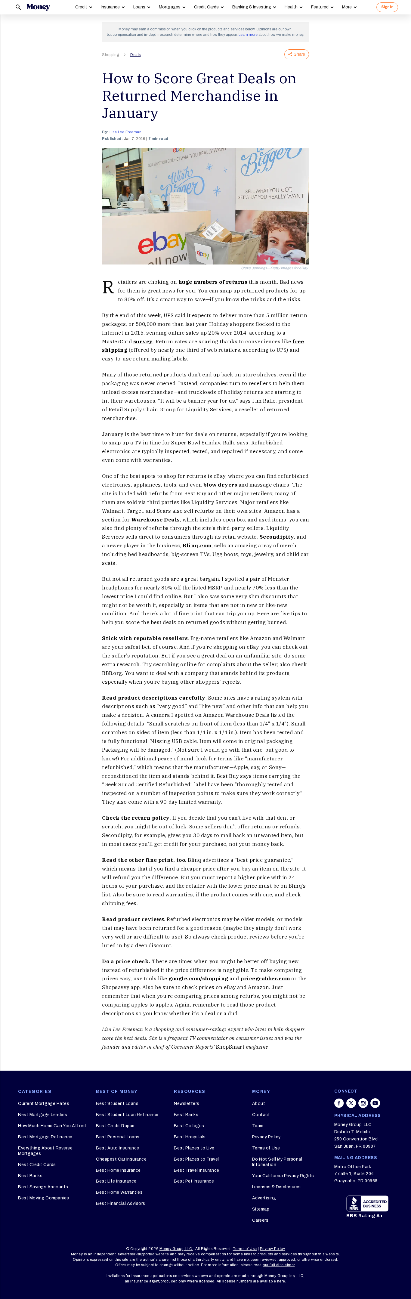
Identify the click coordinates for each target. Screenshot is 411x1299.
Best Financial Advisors (120, 1203)
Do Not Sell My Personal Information (277, 1162)
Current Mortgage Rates (43, 1103)
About (258, 1103)
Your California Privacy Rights (283, 1176)
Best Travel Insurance (196, 1170)
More (347, 7)
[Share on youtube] (375, 1103)
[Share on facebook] (339, 1103)
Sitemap (261, 1209)
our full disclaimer (279, 1265)
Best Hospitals (190, 1137)
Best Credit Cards (37, 1164)
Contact (261, 1114)
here (281, 1281)
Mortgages (170, 7)
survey (143, 341)
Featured (320, 7)
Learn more (248, 34)
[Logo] (38, 7)
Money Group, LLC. (176, 1249)
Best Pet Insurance (194, 1181)
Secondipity (276, 537)
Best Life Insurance (116, 1181)
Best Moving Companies (43, 1198)
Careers (260, 1220)
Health (291, 7)
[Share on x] (351, 1103)
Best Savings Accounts (43, 1187)
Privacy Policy (266, 1137)
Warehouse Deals (155, 519)
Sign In (387, 7)
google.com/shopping (198, 978)
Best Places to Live (194, 1148)
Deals (135, 55)
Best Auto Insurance (117, 1148)
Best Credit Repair (115, 1126)
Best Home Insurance (118, 1170)
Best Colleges (189, 1126)
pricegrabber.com (265, 978)
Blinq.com (197, 545)
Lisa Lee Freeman (125, 132)
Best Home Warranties (119, 1192)
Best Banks (30, 1176)
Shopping (110, 55)
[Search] (18, 7)
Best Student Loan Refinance (127, 1114)
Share (299, 54)
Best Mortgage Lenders (42, 1114)
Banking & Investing (251, 7)
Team (258, 1126)
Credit (81, 7)
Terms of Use (266, 1148)
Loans (139, 7)
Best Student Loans (117, 1103)
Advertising (264, 1198)
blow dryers (220, 484)
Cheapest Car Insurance (121, 1159)
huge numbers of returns (213, 282)
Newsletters (186, 1103)
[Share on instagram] (363, 1103)
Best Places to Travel (196, 1159)
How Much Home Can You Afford (52, 1126)
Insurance (110, 7)
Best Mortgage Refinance (45, 1137)
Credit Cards (206, 7)
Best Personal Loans (118, 1137)
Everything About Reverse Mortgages (45, 1151)
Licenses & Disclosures (276, 1187)
